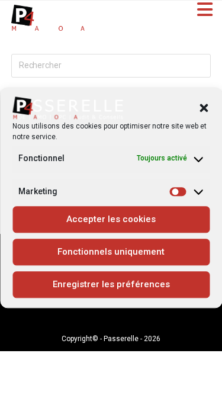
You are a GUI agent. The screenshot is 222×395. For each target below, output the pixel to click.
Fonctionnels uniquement (111, 252)
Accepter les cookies (111, 219)
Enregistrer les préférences (111, 285)
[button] (204, 108)
